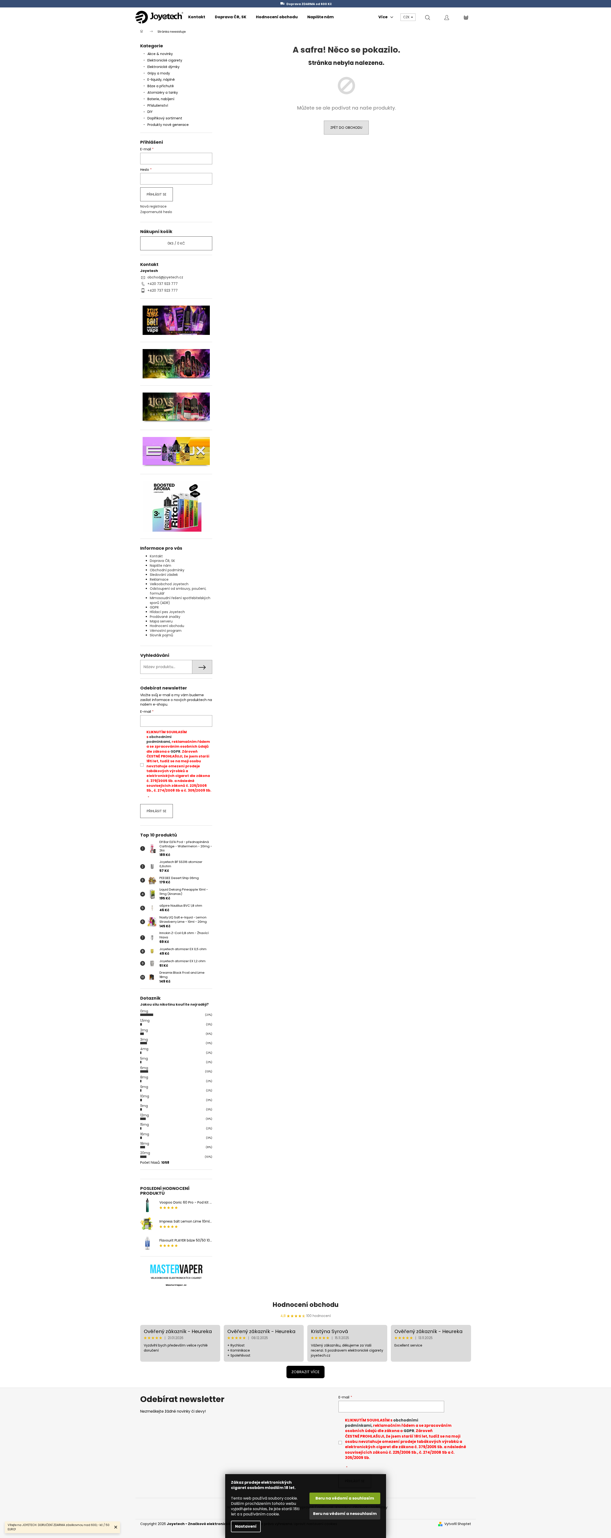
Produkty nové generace (168, 124)
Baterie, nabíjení (160, 99)
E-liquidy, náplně (161, 79)
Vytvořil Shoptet (457, 1524)
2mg (144, 1030)
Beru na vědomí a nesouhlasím (345, 1513)
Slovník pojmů (161, 635)
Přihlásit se (156, 194)
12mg (144, 1115)
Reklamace (159, 579)
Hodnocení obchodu (167, 625)
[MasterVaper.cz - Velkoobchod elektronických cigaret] (176, 1268)
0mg (144, 1011)
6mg (144, 1067)
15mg (144, 1124)
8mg (144, 1077)
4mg (144, 1048)
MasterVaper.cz (176, 1285)
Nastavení (246, 1526)
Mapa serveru (161, 621)
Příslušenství (157, 105)
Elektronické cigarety (164, 60)
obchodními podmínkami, (158, 739)
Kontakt (156, 556)
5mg (144, 1058)
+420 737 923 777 (162, 283)
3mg (144, 1039)
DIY (150, 111)
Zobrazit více (305, 1372)
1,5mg (145, 1020)
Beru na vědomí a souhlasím (344, 1498)
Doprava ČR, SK (162, 560)
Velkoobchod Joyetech (169, 584)
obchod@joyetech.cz (165, 277)
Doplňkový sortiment (164, 118)
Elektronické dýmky (163, 66)
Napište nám (160, 565)
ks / (176, 243)
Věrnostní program (165, 630)
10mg (144, 1096)
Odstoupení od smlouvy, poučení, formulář (178, 591)
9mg (144, 1086)
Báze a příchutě (160, 86)
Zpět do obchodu (346, 127)
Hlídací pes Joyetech (167, 611)
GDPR (154, 607)
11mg (144, 1105)
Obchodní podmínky (167, 570)
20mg (145, 1152)
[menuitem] (196, 17)
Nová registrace (153, 206)
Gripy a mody (158, 73)
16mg (144, 1134)
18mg (144, 1143)
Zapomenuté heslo (156, 212)
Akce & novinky (160, 53)
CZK (407, 17)
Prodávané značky (165, 616)
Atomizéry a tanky (162, 92)
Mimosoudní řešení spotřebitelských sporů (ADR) (180, 600)
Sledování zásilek (164, 574)
